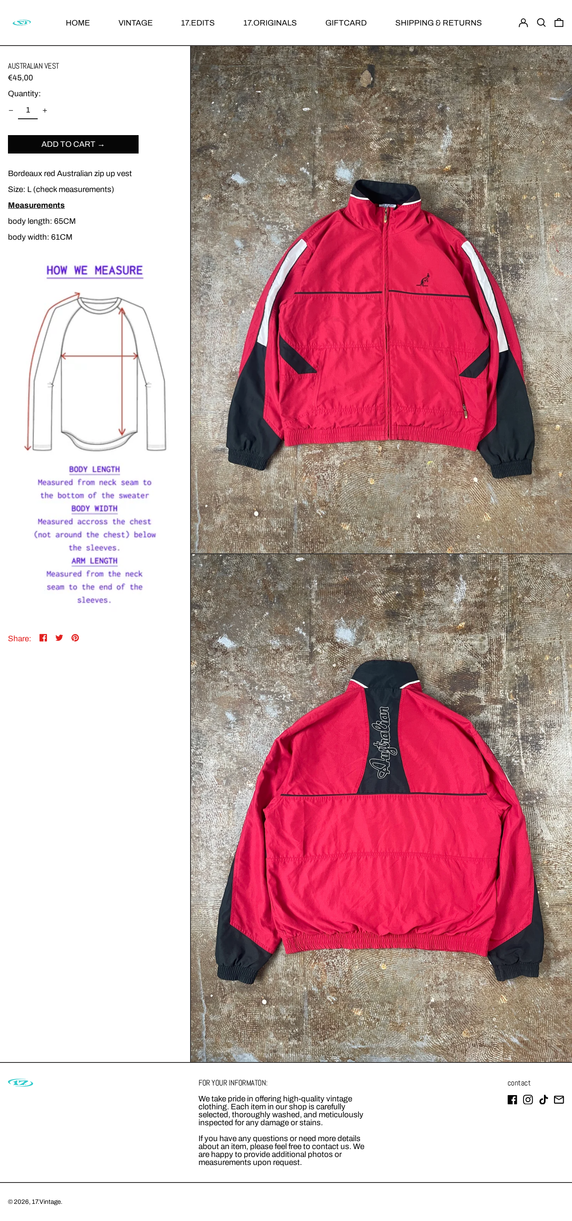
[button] (541, 23)
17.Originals (270, 22)
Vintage (136, 22)
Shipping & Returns (438, 22)
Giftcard (346, 22)
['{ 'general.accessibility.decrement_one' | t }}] (11, 110)
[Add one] (45, 110)
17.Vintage (46, 1201)
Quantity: (24, 94)
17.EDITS (198, 22)
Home (78, 22)
